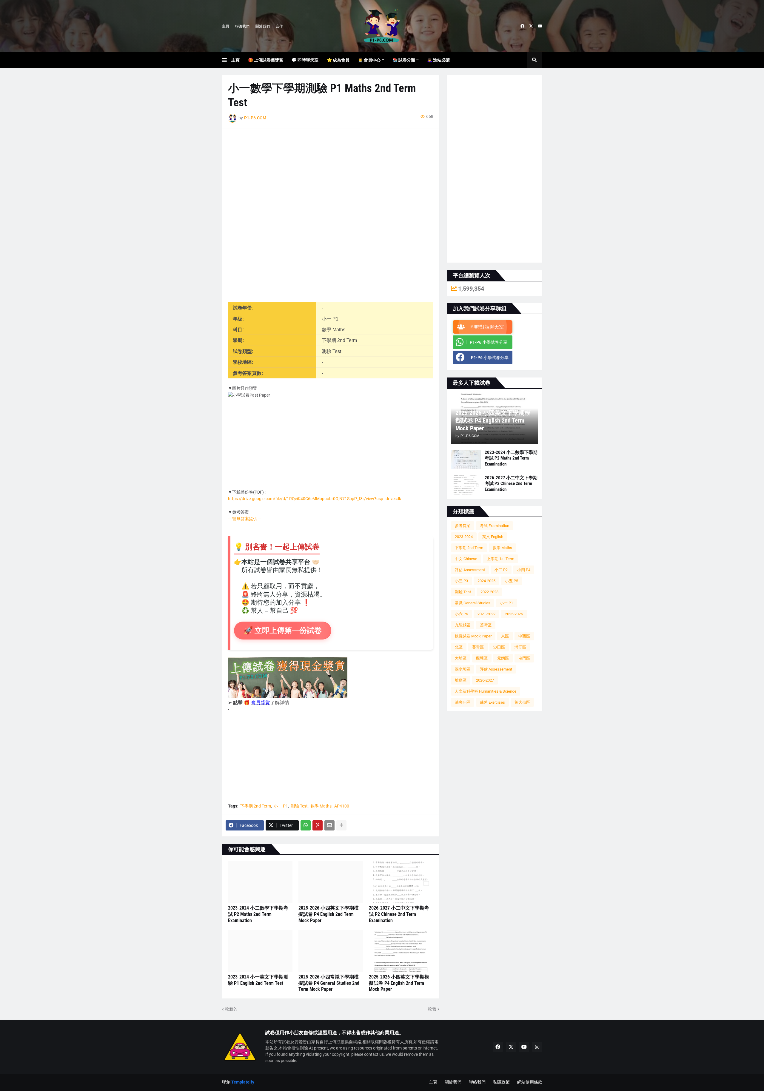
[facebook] (522, 26)
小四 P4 (523, 570)
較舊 (432, 1009)
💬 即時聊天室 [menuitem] (305, 60)
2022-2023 (489, 592)
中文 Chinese (466, 559)
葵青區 (478, 647)
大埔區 (460, 658)
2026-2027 (485, 680)
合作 (279, 26)
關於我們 (262, 26)
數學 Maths (321, 806)
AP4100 (341, 806)
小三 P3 (461, 581)
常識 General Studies (472, 603)
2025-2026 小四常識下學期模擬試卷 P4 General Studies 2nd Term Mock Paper (328, 983)
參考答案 (462, 525)
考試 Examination (494, 525)
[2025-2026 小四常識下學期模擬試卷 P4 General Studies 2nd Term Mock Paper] (330, 951)
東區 (505, 636)
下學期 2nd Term (255, 806)
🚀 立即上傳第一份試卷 (283, 630)
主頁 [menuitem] (235, 60)
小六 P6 (461, 614)
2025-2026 (514, 614)
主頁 (225, 26)
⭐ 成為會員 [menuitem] (338, 60)
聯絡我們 (242, 26)
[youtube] (540, 26)
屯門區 (524, 658)
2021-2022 (486, 614)
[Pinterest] (317, 825)
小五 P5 (511, 581)
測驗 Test (299, 806)
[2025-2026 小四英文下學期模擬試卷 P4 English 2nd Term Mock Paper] (330, 882)
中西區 (524, 636)
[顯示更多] (341, 825)
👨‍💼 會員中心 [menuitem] (369, 60)
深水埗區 (462, 669)
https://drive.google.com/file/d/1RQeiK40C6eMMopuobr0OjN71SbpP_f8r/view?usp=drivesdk (314, 498)
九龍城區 (462, 625)
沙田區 (499, 647)
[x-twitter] (531, 26)
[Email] (329, 825)
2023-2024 (464, 536)
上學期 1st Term (500, 559)
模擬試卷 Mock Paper (473, 636)
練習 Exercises (492, 702)
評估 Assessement (496, 669)
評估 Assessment (470, 570)
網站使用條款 (529, 1082)
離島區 (460, 680)
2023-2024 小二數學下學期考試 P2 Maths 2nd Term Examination (258, 914)
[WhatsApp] (306, 825)
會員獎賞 (260, 702)
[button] (226, 60)
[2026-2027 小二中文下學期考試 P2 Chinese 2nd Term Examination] (401, 882)
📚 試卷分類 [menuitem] (403, 60)
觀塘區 (482, 658)
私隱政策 (501, 1082)
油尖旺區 (462, 702)
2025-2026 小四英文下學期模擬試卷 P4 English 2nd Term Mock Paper (328, 914)
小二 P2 (501, 570)
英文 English (492, 536)
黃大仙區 (522, 702)
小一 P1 (281, 806)
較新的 (231, 1009)
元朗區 (503, 658)
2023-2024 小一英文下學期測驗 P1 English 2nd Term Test (258, 980)
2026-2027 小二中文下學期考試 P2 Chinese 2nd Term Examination (399, 914)
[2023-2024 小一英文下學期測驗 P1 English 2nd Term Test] (260, 951)
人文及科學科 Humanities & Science (485, 691)
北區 (459, 647)
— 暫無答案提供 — (244, 518)
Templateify (242, 1082)
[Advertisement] (330, 176)
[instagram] (537, 1047)
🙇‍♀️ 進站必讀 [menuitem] (438, 60)
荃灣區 (486, 625)
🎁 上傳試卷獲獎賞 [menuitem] (265, 60)
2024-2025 (486, 581)
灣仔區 (520, 647)
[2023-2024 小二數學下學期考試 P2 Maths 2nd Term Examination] (260, 882)
